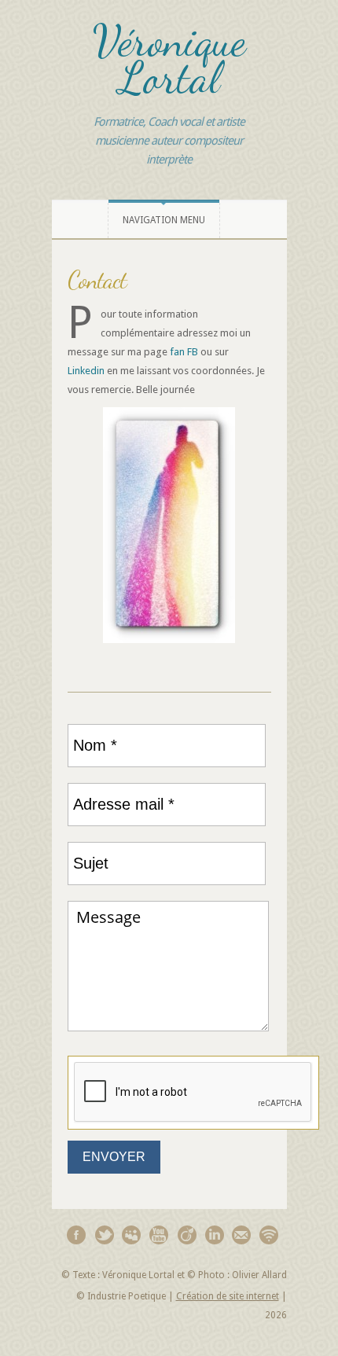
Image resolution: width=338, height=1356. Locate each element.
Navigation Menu (164, 220)
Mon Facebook (76, 1234)
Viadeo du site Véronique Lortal (187, 1234)
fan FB (184, 352)
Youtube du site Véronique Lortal (159, 1234)
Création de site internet (227, 1296)
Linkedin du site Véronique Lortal (214, 1234)
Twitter (104, 1234)
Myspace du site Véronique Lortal (131, 1234)
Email (242, 1234)
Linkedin (86, 371)
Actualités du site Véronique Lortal (269, 1234)
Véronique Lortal (169, 60)
